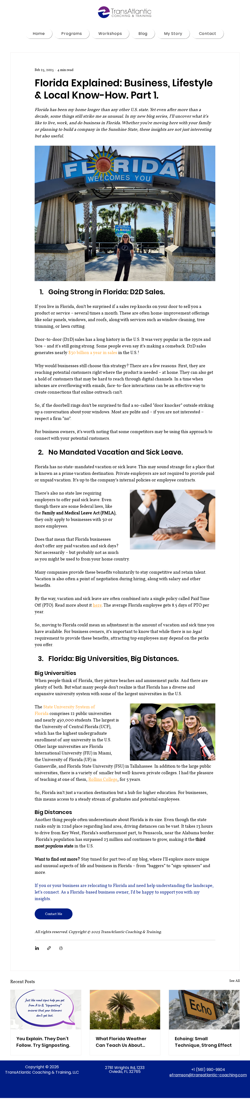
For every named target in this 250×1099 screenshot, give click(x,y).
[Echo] (204, 1009)
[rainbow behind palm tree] (125, 1009)
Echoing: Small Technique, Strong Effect (203, 1042)
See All (234, 981)
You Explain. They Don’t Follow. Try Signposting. (43, 1042)
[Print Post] (61, 948)
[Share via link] (49, 948)
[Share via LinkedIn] (37, 948)
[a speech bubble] (45, 1009)
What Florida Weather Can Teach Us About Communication (121, 1042)
